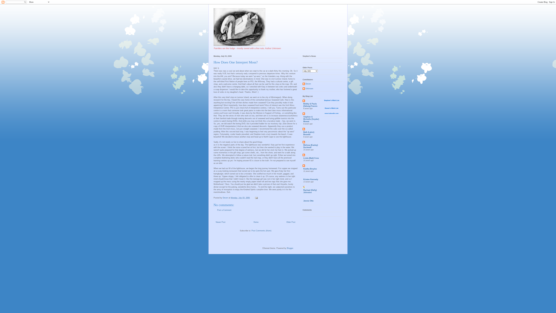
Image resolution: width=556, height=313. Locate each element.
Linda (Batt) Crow (311, 158)
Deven (308, 84)
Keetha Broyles (310, 169)
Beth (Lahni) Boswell (308, 133)
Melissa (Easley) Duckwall (310, 146)
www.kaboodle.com (332, 113)
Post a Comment (224, 210)
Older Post (290, 222)
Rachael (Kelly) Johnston (310, 191)
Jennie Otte (308, 201)
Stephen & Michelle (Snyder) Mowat (311, 119)
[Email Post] (256, 198)
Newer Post (220, 222)
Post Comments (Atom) (261, 231)
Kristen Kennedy (310, 179)
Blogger (290, 248)
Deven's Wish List (331, 108)
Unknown (309, 88)
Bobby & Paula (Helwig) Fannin (310, 105)
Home (256, 222)
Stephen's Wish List (331, 100)
